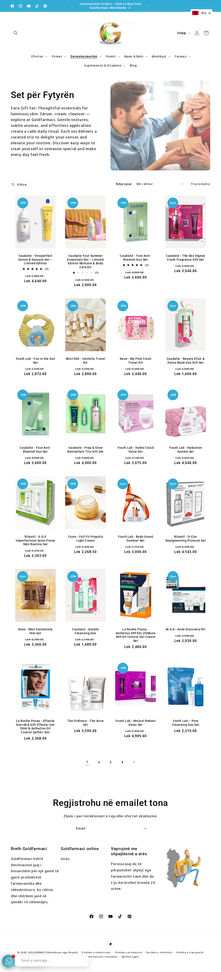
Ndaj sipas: (124, 184)
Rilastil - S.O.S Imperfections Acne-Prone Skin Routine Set (35, 540)
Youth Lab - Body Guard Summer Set (135, 538)
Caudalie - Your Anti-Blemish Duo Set (135, 257)
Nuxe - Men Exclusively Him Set (35, 631)
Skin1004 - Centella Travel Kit (85, 360)
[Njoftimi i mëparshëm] (72, 6)
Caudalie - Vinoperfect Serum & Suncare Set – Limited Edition (35, 259)
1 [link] (87, 762)
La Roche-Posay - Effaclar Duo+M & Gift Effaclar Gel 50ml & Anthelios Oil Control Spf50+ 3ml (35, 726)
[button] (15, 33)
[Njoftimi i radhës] (149, 6)
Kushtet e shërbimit (159, 952)
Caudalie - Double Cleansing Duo (85, 631)
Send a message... (35, 960)
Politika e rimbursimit (96, 952)
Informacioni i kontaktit (101, 956)
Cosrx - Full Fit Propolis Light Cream (85, 538)
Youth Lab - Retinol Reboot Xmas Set (135, 722)
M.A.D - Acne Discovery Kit (185, 629)
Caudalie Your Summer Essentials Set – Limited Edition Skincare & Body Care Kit (85, 261)
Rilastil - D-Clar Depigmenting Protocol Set (186, 538)
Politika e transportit (190, 952)
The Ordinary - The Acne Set (85, 722)
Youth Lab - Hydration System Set (185, 449)
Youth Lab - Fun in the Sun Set (35, 360)
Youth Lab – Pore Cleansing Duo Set (185, 722)
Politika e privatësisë (128, 952)
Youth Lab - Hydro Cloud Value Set (135, 449)
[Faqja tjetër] (134, 762)
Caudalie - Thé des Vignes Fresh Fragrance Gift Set (185, 257)
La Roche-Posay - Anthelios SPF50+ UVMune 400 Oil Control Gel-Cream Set (136, 635)
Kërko (65, 859)
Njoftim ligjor (130, 956)
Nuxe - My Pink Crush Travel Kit (136, 360)
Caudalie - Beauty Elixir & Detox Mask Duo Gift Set (186, 360)
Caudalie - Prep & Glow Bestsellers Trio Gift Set (85, 449)
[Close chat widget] (84, 950)
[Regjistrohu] (144, 828)
